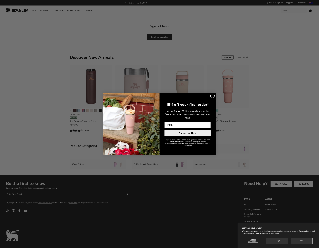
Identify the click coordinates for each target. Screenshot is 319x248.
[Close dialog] (212, 96)
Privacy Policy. (274, 233)
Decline (301, 241)
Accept (277, 241)
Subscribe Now (187, 133)
